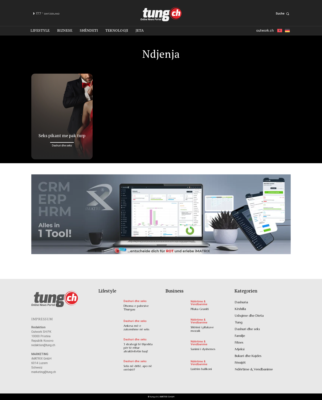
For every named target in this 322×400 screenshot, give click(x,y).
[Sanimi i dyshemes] (177, 346)
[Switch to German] (287, 30)
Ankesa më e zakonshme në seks (136, 327)
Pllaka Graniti (200, 309)
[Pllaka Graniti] (177, 306)
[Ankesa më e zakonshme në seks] (110, 326)
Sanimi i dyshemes (203, 349)
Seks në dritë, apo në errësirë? (138, 367)
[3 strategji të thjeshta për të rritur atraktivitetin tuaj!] (110, 346)
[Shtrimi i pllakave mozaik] (177, 326)
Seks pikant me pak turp (62, 135)
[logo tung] (161, 14)
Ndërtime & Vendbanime (199, 303)
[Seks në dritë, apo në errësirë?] (110, 366)
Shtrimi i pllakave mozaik (202, 329)
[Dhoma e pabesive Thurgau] (110, 306)
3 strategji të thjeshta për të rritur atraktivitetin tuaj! (138, 347)
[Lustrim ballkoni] (177, 366)
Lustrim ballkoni (201, 369)
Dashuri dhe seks (62, 145)
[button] (283, 13)
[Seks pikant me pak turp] (62, 116)
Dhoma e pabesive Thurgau (136, 307)
